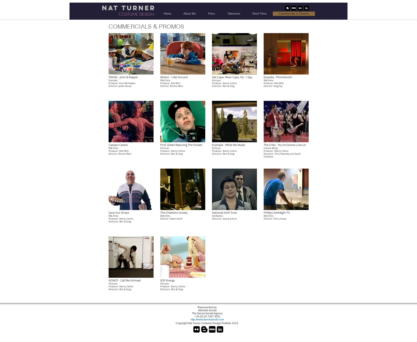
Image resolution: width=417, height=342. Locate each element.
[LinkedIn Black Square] (220, 329)
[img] (182, 266)
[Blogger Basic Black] (204, 329)
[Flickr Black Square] (196, 329)
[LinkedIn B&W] (306, 8)
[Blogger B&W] (287, 8)
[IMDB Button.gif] (293, 8)
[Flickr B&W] (300, 8)
